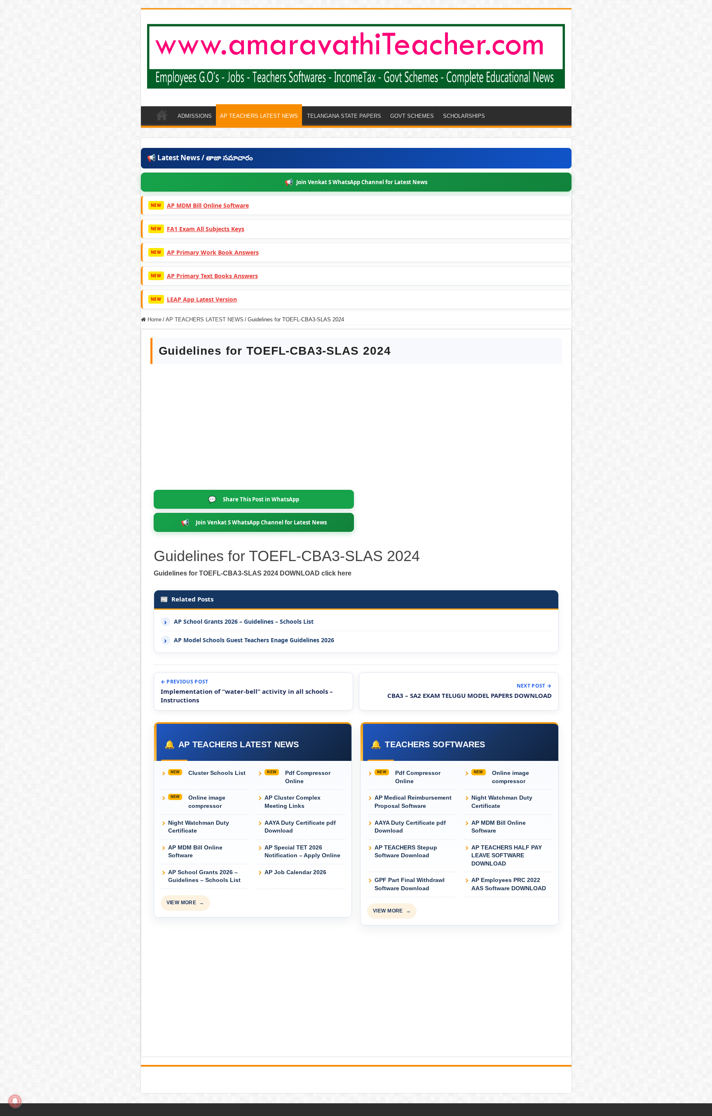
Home (154, 319)
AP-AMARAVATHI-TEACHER (162, 115)
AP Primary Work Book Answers (213, 252)
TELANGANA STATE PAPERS (344, 116)
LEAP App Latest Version (202, 299)
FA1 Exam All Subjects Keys (205, 229)
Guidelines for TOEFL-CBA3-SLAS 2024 (287, 555)
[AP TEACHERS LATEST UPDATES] (356, 55)
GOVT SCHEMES (412, 116)
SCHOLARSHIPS (464, 116)
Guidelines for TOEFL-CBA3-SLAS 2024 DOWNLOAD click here (252, 573)
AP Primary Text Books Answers (212, 276)
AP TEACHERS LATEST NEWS (259, 116)
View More (185, 902)
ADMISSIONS (195, 116)
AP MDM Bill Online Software (208, 205)
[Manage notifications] (14, 1101)
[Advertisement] (356, 428)
